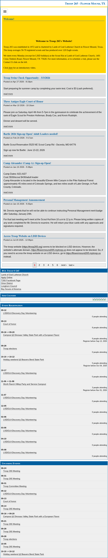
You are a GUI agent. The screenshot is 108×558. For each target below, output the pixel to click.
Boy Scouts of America (11, 289)
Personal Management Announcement (24, 200)
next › (64, 265)
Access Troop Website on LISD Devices (25, 236)
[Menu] (5, 11)
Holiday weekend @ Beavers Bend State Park (23, 359)
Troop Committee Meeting (14, 486)
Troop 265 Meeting (11, 471)
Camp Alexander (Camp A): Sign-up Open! (27, 163)
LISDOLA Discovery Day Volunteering (19, 313)
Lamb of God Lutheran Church (14, 274)
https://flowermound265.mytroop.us (48, 250)
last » (71, 265)
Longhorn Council (9, 286)
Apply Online (6, 277)
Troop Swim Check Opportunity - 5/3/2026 (27, 78)
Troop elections (10, 348)
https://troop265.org (32, 247)
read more (8, 94)
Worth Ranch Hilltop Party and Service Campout (24, 384)
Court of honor (9, 324)
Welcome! (9, 19)
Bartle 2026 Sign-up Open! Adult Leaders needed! (31, 134)
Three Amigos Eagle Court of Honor (23, 101)
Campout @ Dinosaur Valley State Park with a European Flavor (31, 335)
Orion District (7, 283)
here (10, 68)
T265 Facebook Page (10, 280)
